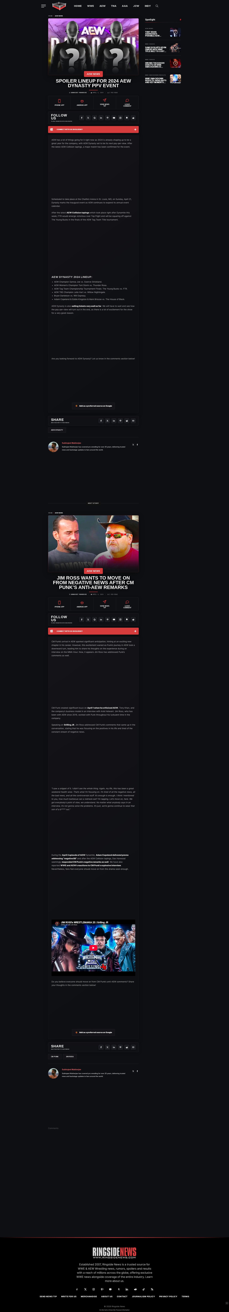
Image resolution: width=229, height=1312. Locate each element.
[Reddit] (133, 117)
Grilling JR (69, 725)
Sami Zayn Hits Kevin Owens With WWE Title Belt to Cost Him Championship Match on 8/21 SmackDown (155, 49)
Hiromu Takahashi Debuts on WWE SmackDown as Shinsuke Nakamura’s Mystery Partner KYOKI (154, 65)
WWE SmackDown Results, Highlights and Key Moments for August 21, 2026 (155, 80)
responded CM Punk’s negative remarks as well (85, 862)
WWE (90, 6)
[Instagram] (120, 117)
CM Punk (55, 1057)
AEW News (59, 16)
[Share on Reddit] (126, 420)
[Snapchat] (126, 117)
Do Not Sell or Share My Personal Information (114, 1310)
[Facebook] (81, 117)
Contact (122, 1296)
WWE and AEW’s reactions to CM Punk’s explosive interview (90, 865)
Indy (148, 6)
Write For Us (69, 1296)
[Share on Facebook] (101, 420)
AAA (125, 6)
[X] (88, 117)
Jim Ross (70, 1057)
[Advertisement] (69, 338)
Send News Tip (48, 1296)
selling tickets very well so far (86, 306)
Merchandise (89, 1296)
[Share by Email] (133, 420)
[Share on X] (107, 420)
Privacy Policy (168, 1296)
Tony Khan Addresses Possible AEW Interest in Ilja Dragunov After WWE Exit (154, 34)
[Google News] (94, 117)
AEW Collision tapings (78, 212)
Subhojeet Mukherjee (79, 93)
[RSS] (152, 1289)
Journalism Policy (143, 1296)
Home (78, 6)
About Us (107, 1296)
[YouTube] (113, 117)
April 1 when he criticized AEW (102, 708)
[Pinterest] (107, 117)
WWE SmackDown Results (155, 75)
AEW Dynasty (57, 430)
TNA (113, 6)
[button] (157, 6)
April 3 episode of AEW (74, 855)
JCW (136, 6)
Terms (185, 1296)
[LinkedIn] (101, 117)
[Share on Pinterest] (120, 420)
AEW (102, 6)
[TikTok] (143, 1289)
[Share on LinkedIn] (113, 420)
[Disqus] (93, 1169)
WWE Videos (150, 44)
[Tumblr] (118, 1289)
